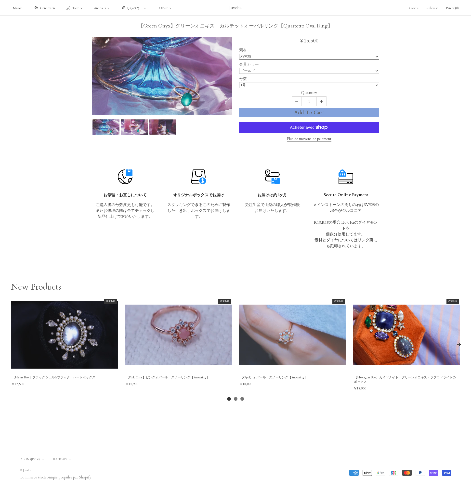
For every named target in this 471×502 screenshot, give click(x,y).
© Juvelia (25, 470)
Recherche (432, 8)
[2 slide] (235, 399)
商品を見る (64, 366)
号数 (243, 79)
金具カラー (249, 64)
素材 (243, 50)
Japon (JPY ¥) (30, 459)
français (59, 459)
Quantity (309, 92)
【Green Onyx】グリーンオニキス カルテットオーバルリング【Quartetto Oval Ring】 (235, 26)
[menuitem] (17, 8)
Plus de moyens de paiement (309, 138)
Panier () (452, 8)
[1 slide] (229, 399)
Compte (414, 8)
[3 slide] (242, 399)
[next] (459, 344)
